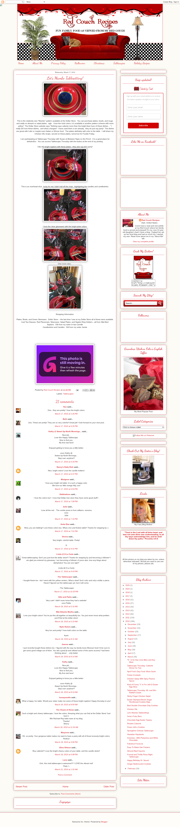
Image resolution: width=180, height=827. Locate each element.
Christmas (99, 63)
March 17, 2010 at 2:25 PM (66, 414)
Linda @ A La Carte (65, 554)
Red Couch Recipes (151, 220)
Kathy (65, 662)
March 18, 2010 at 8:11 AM (66, 639)
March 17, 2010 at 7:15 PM (66, 519)
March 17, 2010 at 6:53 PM (66, 489)
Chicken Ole (132, 709)
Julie (65, 507)
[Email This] (83, 390)
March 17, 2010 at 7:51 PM (66, 531)
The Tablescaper (65, 577)
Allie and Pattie (65, 597)
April (130, 653)
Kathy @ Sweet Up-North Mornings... (64, 431)
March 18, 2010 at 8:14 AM (66, 657)
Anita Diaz (65, 524)
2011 (127, 617)
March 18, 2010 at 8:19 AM (66, 692)
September (132, 635)
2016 (127, 600)
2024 (127, 589)
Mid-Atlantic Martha (65, 612)
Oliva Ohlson (65, 747)
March (130, 657)
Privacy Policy (58, 63)
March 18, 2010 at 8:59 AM (66, 704)
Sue (65, 407)
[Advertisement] (143, 192)
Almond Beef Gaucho (136, 751)
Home (21, 63)
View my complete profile (143, 241)
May (130, 650)
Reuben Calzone (134, 723)
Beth (65, 419)
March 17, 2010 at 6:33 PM (66, 462)
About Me (37, 63)
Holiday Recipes (142, 63)
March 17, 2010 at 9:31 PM (66, 549)
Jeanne (65, 644)
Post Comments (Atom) (71, 794)
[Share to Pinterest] (94, 390)
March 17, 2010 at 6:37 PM (66, 474)
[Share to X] (88, 390)
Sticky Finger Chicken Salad (138, 696)
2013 (127, 610)
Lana (65, 760)
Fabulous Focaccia (135, 744)
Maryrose (65, 732)
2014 (127, 607)
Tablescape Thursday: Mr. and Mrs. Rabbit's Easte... (142, 691)
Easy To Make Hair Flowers (138, 747)
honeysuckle (65, 697)
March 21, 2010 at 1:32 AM (66, 769)
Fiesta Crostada (133, 675)
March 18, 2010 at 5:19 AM (66, 621)
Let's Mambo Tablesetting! (138, 713)
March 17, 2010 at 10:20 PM (66, 592)
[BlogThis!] (86, 390)
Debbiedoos (65, 494)
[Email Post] (77, 390)
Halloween (80, 63)
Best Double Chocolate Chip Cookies (142, 705)
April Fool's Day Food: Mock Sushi (141, 671)
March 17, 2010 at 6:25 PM (66, 426)
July (130, 642)
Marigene (65, 479)
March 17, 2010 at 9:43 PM (66, 571)
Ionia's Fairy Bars (134, 716)
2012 (127, 614)
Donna (65, 537)
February (132, 768)
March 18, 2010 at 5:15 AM (66, 606)
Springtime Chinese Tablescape (140, 731)
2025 (127, 585)
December (132, 624)
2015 (127, 603)
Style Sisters (65, 627)
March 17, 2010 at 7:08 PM (66, 501)
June (130, 646)
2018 (127, 592)
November (132, 628)
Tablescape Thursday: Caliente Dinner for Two (140, 667)
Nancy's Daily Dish (65, 467)
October (131, 631)
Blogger (104, 822)
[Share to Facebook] (91, 390)
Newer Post (21, 786)
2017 (127, 596)
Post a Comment (65, 775)
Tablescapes (119, 63)
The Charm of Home (65, 710)
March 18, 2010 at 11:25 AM (66, 727)
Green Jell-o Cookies (136, 727)
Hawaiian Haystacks (135, 734)
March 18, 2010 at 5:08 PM (66, 754)
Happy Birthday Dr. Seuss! (138, 760)
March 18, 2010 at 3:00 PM (66, 742)
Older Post (109, 786)
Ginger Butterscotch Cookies (139, 764)
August (131, 639)
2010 (127, 621)
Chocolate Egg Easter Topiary (139, 720)
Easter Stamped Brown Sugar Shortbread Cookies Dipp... (139, 701)
